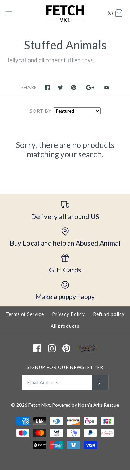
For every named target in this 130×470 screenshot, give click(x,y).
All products (65, 326)
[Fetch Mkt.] (65, 13)
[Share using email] (106, 87)
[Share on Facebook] (47, 87)
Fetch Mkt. (39, 405)
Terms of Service (25, 314)
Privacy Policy (68, 314)
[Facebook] (37, 348)
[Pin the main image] (73, 87)
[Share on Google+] (90, 87)
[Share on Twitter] (60, 87)
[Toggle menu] (8, 13)
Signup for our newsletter (65, 367)
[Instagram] (52, 348)
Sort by (40, 111)
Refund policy (108, 314)
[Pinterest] (66, 348)
